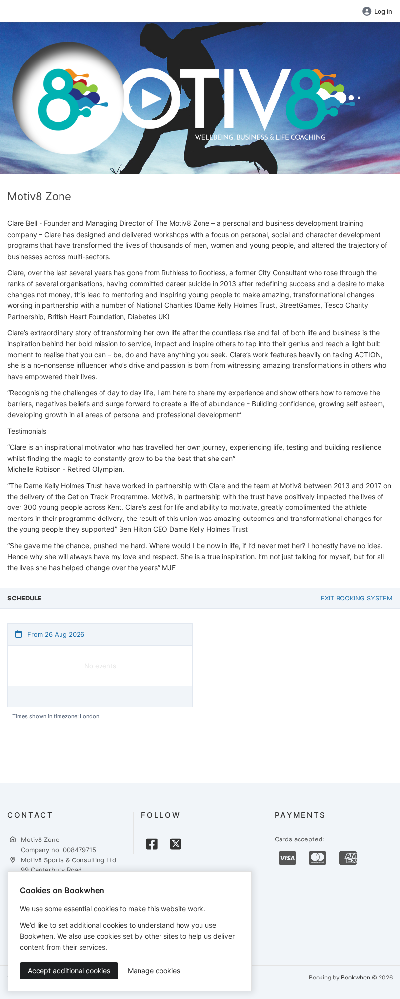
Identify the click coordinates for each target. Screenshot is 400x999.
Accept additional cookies (69, 970)
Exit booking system (357, 598)
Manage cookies (154, 970)
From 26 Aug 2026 (54, 634)
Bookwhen (355, 977)
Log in (383, 11)
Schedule (24, 598)
